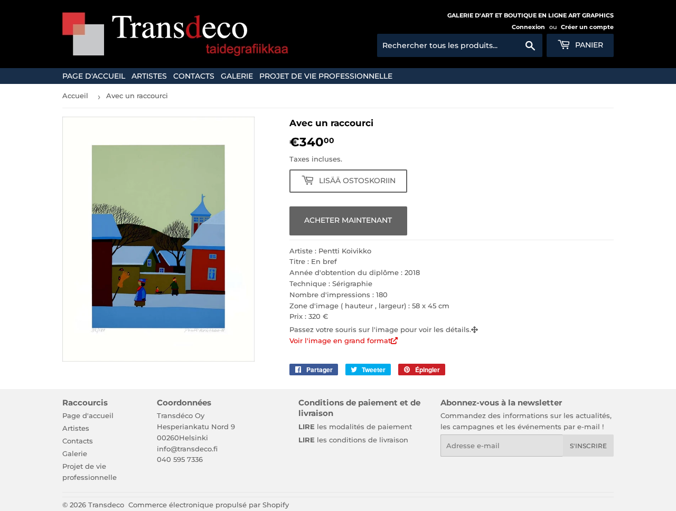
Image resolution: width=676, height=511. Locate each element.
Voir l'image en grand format (340, 340)
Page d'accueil (93, 76)
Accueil (75, 95)
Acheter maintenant (348, 220)
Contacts (193, 76)
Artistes (149, 76)
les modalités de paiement (355, 426)
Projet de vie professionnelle (325, 76)
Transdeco (106, 504)
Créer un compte (587, 27)
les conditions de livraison (353, 440)
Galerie (237, 76)
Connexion (528, 27)
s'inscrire (588, 446)
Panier (588, 45)
